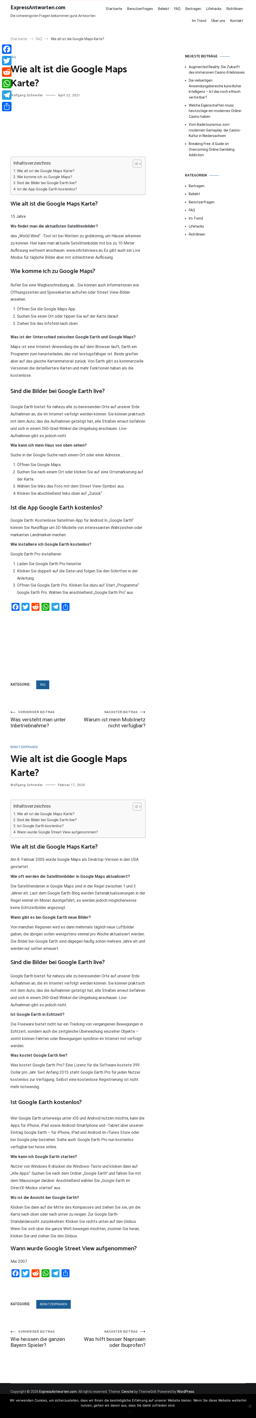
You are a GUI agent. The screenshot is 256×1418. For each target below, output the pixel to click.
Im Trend (199, 21)
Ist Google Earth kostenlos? (40, 826)
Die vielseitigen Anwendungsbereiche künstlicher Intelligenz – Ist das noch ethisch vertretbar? (215, 88)
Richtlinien (234, 9)
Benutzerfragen (140, 9)
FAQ (177, 9)
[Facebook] (6, 49)
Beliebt (163, 9)
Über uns (218, 21)
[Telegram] (6, 95)
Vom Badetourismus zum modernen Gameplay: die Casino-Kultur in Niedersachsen (215, 130)
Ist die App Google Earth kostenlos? (47, 189)
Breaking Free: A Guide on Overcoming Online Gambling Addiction (211, 149)
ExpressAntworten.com (37, 7)
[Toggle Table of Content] (134, 163)
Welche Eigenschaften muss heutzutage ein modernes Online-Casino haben (215, 111)
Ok (129, 1412)
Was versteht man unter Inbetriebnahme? (38, 719)
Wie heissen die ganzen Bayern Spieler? (37, 1339)
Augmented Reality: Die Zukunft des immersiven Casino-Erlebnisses (217, 69)
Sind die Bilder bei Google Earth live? (47, 183)
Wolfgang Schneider (26, 95)
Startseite (114, 9)
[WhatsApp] (6, 83)
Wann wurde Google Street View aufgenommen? (57, 832)
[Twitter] (6, 60)
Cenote (127, 1392)
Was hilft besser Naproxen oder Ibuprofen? (115, 1339)
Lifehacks (214, 9)
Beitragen (193, 9)
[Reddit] (6, 72)
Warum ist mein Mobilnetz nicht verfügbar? (115, 719)
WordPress (185, 1392)
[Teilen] (6, 106)
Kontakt (236, 21)
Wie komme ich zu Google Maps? (44, 177)
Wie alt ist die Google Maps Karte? (45, 171)
